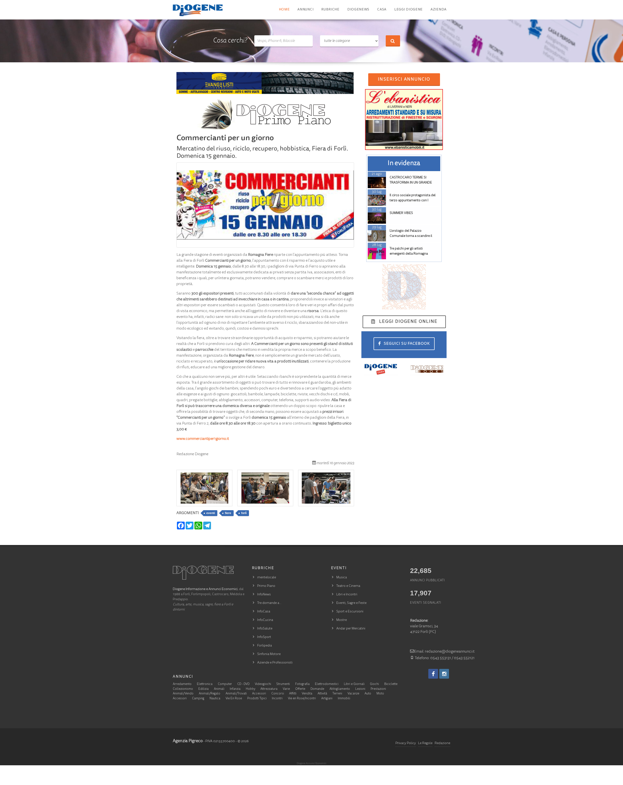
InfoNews (264, 594)
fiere (228, 513)
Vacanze (353, 693)
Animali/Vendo (183, 693)
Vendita (307, 693)
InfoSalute (264, 628)
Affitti (292, 693)
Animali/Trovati (236, 693)
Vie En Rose (234, 698)
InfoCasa (263, 611)
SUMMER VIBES (401, 213)
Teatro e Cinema (348, 586)
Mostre (341, 620)
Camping (198, 698)
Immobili (344, 698)
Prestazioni (378, 689)
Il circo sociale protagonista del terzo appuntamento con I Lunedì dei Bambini (413, 200)
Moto (380, 693)
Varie (286, 689)
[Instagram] (444, 674)
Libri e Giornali (354, 684)
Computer (225, 684)
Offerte (300, 689)
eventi (210, 513)
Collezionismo (183, 689)
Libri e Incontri (346, 594)
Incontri (277, 698)
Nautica (215, 698)
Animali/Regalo (209, 693)
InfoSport (264, 637)
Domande (317, 689)
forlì (244, 513)
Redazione (442, 743)
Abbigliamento (340, 689)
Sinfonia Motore (269, 654)
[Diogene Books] (427, 369)
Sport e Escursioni (349, 611)
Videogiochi (263, 684)
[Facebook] (433, 674)
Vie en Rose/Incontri (302, 698)
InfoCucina (265, 620)
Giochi (374, 684)
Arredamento (182, 684)
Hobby (250, 689)
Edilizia (203, 689)
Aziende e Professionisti (275, 663)
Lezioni (360, 689)
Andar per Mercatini (350, 628)
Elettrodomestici (327, 684)
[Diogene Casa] (381, 369)
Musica (341, 577)
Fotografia (302, 684)
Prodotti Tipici (257, 698)
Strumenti (283, 684)
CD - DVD (243, 684)
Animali (219, 689)
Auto (368, 693)
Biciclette (390, 684)
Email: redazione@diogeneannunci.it (444, 652)
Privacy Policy (405, 743)
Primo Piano (266, 586)
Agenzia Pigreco (188, 741)
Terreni (337, 693)
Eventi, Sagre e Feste (351, 603)
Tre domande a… (269, 603)
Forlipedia (264, 645)
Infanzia (235, 689)
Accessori (259, 693)
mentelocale (266, 577)
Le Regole (425, 743)
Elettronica (204, 684)
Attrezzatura (268, 689)
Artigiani (326, 698)
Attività (322, 693)
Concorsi (277, 693)
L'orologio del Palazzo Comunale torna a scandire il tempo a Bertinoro (411, 236)
